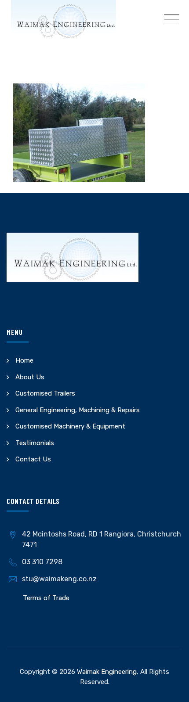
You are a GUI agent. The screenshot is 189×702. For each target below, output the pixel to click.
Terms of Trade (46, 598)
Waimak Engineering (107, 672)
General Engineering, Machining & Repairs (77, 410)
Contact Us (33, 459)
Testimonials (34, 443)
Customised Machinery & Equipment (70, 426)
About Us (29, 377)
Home (24, 360)
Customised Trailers (45, 393)
